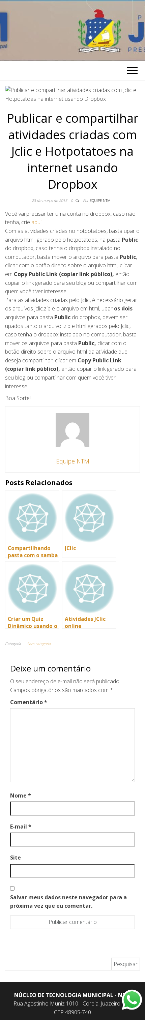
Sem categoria (39, 643)
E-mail (20, 826)
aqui (36, 222)
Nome (20, 795)
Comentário (28, 702)
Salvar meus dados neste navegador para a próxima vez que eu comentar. (68, 902)
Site (15, 857)
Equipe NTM (100, 200)
